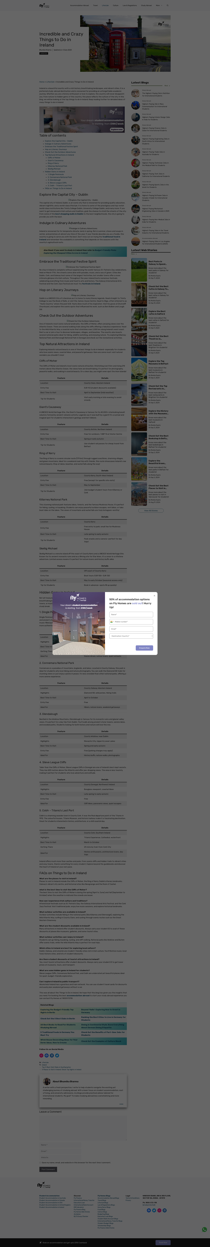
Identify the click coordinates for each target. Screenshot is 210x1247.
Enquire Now (144, 648)
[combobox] (112, 621)
